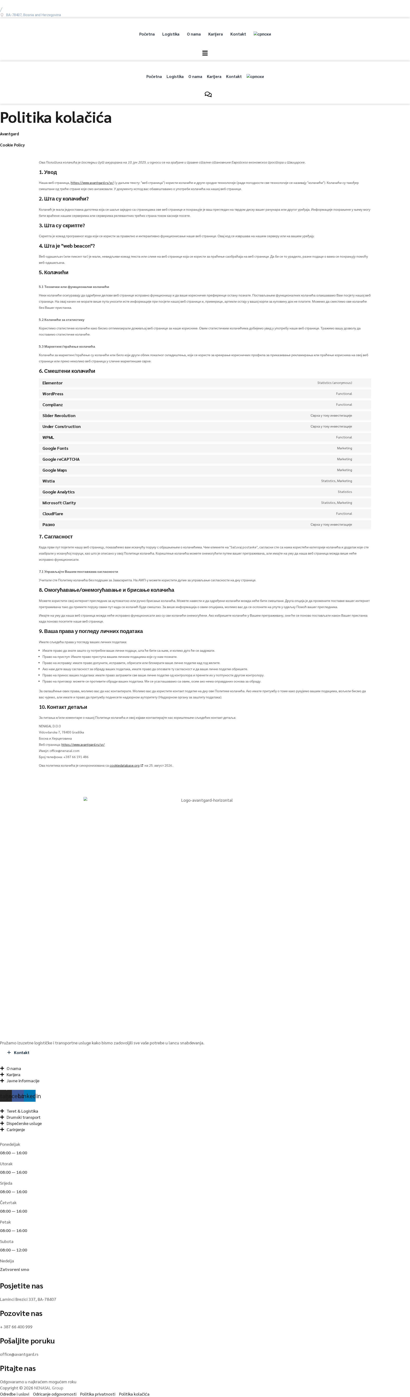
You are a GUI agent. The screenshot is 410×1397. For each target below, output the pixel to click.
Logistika (170, 33)
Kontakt (238, 33)
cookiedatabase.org (125, 765)
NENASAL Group (48, 1387)
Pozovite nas (21, 1313)
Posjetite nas (21, 1285)
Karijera (215, 33)
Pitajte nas (18, 1368)
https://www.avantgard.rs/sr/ (92, 182)
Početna (147, 33)
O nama (194, 33)
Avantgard (9, 133)
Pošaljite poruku (27, 1340)
